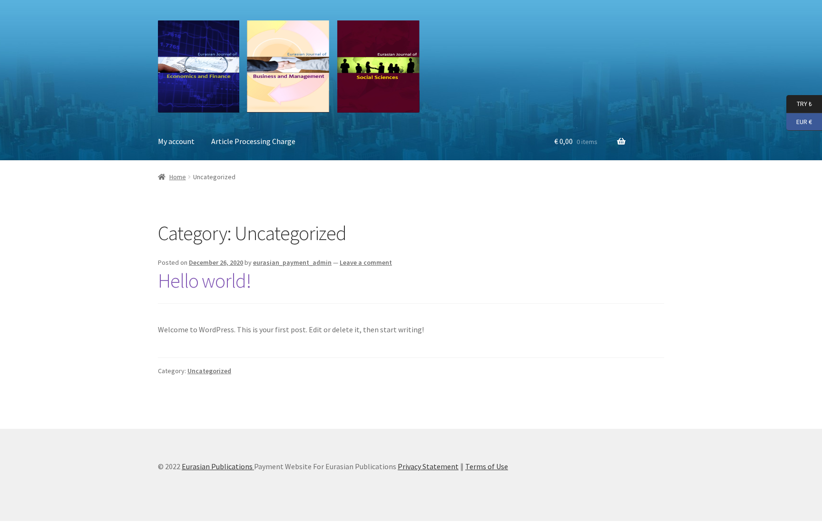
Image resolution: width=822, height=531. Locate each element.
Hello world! (204, 280)
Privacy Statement (428, 466)
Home (177, 177)
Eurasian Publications (218, 466)
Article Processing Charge (253, 141)
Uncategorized (209, 371)
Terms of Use (486, 466)
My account (176, 141)
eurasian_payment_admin (292, 262)
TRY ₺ (799, 103)
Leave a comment (366, 262)
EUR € (799, 121)
